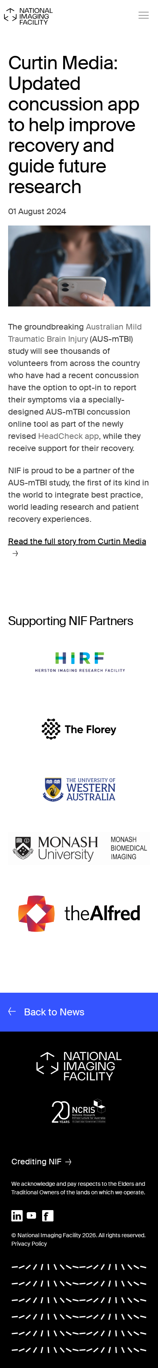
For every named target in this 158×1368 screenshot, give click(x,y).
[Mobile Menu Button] (144, 15)
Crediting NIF (36, 1161)
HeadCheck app (68, 436)
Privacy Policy (29, 1243)
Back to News (54, 1012)
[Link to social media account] (17, 1215)
